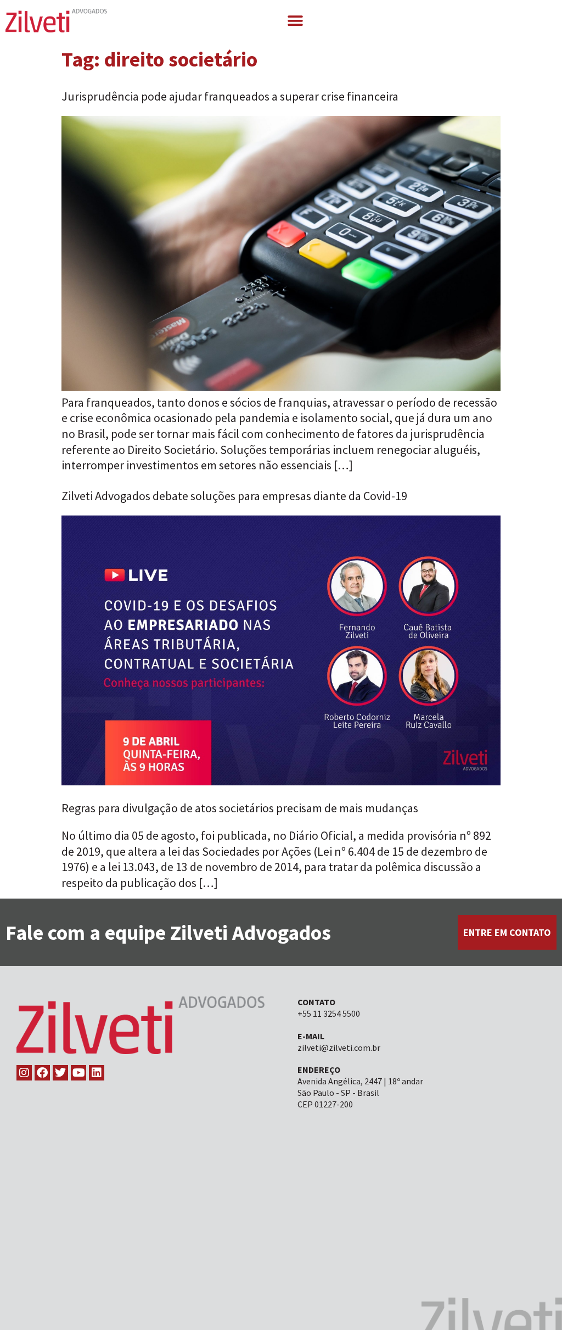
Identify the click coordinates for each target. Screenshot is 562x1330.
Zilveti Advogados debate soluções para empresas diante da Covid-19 (234, 495)
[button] (295, 20)
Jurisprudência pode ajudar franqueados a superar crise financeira (229, 96)
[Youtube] (78, 1072)
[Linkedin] (96, 1072)
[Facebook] (42, 1072)
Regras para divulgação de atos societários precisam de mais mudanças (239, 808)
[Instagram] (24, 1072)
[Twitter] (60, 1072)
